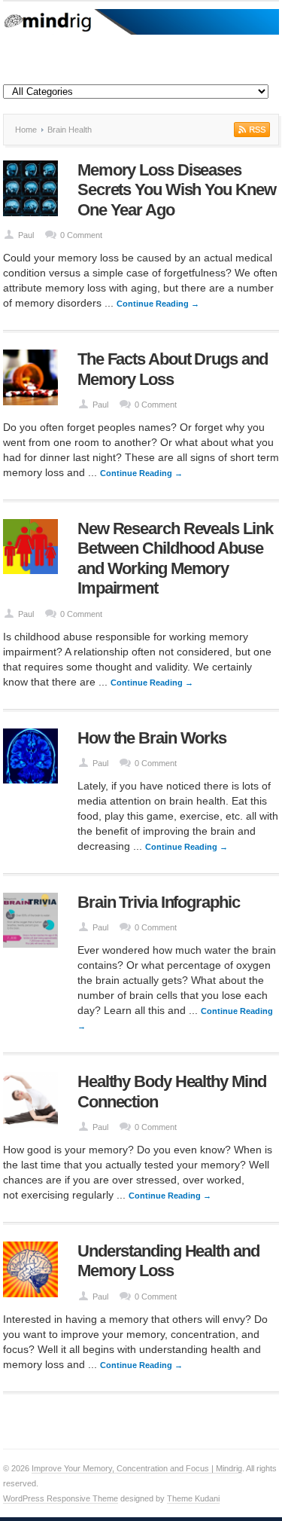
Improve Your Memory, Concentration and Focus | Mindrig (137, 1468)
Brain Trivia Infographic (158, 902)
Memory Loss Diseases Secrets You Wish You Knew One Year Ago (176, 189)
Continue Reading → (158, 303)
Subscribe (250, 129)
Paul (26, 235)
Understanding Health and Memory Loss (168, 1261)
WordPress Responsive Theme (60, 1498)
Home (26, 129)
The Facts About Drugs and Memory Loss (172, 369)
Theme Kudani (193, 1498)
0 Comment (81, 235)
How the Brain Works (151, 737)
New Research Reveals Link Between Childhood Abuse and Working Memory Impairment (175, 558)
